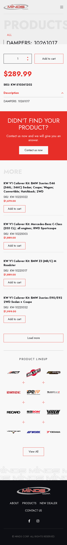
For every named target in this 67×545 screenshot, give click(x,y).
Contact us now (34, 150)
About (14, 503)
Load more (33, 338)
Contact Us (33, 511)
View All (33, 452)
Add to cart (49, 58)
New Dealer (48, 503)
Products (29, 503)
